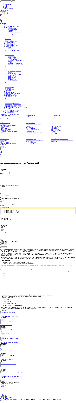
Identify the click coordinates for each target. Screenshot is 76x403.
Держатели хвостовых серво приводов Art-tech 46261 (11, 376)
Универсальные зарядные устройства (12, 93)
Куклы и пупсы (8, 40)
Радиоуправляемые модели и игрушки (10, 53)
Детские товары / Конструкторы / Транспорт (12, 26)
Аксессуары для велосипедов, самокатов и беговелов (16, 107)
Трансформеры (8, 38)
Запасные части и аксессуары (9, 84)
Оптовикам (2, 387)
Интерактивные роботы (12, 75)
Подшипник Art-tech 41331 (5, 333)
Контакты (2, 388)
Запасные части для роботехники (12, 103)
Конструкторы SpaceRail (10, 43)
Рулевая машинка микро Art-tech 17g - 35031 (9, 316)
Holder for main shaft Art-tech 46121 (7, 359)
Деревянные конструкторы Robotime (12, 45)
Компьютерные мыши (9, 89)
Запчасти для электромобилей (11, 95)
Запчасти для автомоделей (10, 96)
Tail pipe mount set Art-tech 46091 (6, 350)
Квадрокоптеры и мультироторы (14, 71)
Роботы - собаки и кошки (13, 80)
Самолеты (7, 81)
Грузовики (10, 61)
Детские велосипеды (9, 51)
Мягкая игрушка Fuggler (10, 34)
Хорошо (2, 400)
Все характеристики (4, 195)
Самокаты (10, 48)
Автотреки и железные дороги (11, 66)
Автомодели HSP (11, 56)
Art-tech (4, 166)
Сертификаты (3, 391)
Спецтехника (10, 33)
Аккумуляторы (8, 90)
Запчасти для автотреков (10, 97)
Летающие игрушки (12, 73)
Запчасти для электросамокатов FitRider (13, 105)
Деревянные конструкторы (10, 42)
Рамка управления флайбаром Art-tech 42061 (9, 342)
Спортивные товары (9, 87)
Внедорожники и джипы (13, 28)
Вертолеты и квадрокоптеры (11, 69)
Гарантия (5, 6)
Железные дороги (11, 68)
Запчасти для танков (9, 101)
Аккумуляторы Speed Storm (10, 85)
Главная (2, 156)
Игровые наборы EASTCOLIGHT (12, 50)
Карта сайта (2, 384)
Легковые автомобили (12, 29)
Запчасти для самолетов (10, 99)
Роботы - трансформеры (12, 76)
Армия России (8, 39)
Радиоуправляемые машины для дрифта (16, 60)
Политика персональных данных (7, 383)
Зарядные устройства (9, 92)
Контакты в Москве (9, 8)
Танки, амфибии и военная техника (12, 83)
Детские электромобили (10, 27)
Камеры (6, 91)
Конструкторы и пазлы (10, 44)
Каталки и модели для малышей (14, 32)
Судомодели (7, 82)
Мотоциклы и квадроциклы (13, 65)
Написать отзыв (4, 242)
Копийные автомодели (12, 59)
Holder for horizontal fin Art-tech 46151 (7, 368)
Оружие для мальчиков (10, 36)
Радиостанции (8, 88)
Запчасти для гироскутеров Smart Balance (13, 106)
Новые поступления (7, 4)
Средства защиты (8, 108)
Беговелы (9, 47)
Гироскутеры (8, 35)
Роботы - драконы (11, 78)
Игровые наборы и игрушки (11, 49)
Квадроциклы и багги (12, 30)
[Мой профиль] (1, 150)
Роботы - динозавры (12, 77)
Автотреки (10, 67)
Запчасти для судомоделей (10, 100)
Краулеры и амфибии (12, 57)
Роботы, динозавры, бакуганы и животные (14, 74)
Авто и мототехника (9, 55)
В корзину (3, 205)
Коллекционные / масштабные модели (15, 64)
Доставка (5, 5)
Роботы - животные (12, 79)
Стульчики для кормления (10, 52)
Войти (1, 10)
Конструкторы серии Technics (11, 41)
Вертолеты (10, 72)
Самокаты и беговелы (9, 46)
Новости (4, 3)
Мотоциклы (10, 31)
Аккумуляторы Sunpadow (10, 94)
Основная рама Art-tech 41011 (6, 325)
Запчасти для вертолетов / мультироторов (13, 98)
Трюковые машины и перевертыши (15, 63)
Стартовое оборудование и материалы (13, 104)
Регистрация (6, 10)
